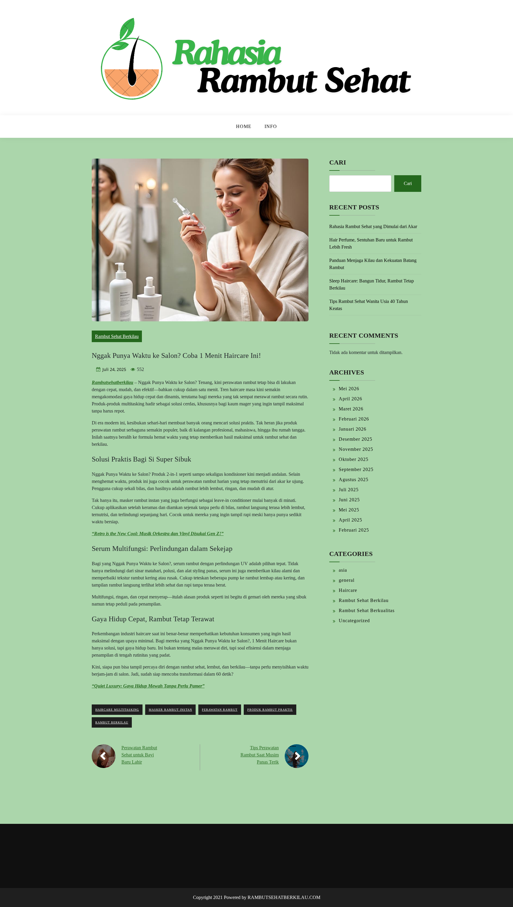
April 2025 (350, 519)
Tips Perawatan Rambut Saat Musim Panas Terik (259, 754)
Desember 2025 (355, 439)
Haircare (348, 590)
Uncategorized (354, 620)
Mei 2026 (349, 388)
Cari (337, 162)
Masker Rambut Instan (170, 709)
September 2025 (356, 469)
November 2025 (356, 449)
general (346, 580)
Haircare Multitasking (117, 709)
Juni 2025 (349, 499)
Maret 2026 (351, 408)
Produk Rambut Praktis (270, 709)
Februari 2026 (354, 418)
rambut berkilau (111, 722)
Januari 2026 (352, 429)
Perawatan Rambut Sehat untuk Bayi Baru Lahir (139, 754)
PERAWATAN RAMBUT (220, 709)
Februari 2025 (354, 529)
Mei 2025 (349, 509)
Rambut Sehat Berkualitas (367, 610)
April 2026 (350, 398)
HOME (243, 126)
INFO (271, 126)
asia (343, 570)
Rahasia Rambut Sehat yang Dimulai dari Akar (373, 226)
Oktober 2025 (353, 459)
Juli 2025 (349, 489)
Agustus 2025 (353, 479)
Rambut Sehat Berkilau (117, 336)
